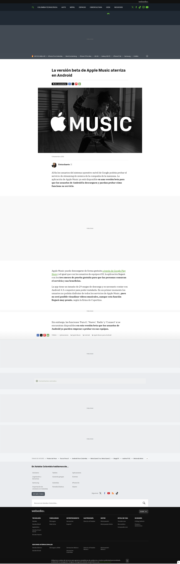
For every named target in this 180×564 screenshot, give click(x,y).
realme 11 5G (126, 458)
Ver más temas (38, 494)
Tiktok (140, 7)
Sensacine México (72, 548)
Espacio (82, 7)
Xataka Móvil (36, 524)
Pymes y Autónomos (138, 525)
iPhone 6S (75, 483)
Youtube (147, 7)
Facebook (136, 7)
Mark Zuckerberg (71, 56)
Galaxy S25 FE (105, 56)
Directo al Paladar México (89, 548)
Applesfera (35, 527)
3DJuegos (52, 521)
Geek (108, 7)
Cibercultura (96, 7)
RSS (112, 492)
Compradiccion (123, 527)
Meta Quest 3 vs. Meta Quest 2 (101, 458)
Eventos (75, 477)
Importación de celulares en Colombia (40, 488)
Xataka (34, 521)
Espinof (68, 524)
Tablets (54, 473)
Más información (105, 562)
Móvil (72, 7)
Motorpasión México (105, 548)
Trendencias (122, 521)
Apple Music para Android (102, 335)
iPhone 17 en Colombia (55, 56)
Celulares (35, 473)
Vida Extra (52, 524)
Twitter (132, 7)
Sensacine (69, 521)
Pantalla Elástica (58, 487)
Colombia (55, 483)
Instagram (143, 7)
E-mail (79, 84)
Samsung (127, 56)
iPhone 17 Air (117, 56)
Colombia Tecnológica (47, 7)
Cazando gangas (58, 477)
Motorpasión (105, 521)
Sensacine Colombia (69, 551)
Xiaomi (74, 487)
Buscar (144, 503)
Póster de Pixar (52, 458)
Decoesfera (121, 524)
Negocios (118, 7)
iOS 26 (96, 56)
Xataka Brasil (36, 550)
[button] (65, 164)
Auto (63, 7)
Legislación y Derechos (36, 478)
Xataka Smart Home (36, 531)
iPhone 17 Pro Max (85, 56)
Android (87, 335)
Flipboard (76, 84)
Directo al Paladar (89, 521)
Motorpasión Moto (107, 524)
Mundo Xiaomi (37, 535)
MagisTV (116, 458)
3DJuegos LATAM (54, 548)
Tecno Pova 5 (64, 458)
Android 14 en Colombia (80, 458)
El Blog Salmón (139, 521)
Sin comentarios (60, 84)
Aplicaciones (64, 335)
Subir (142, 511)
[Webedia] (143, 1)
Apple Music (76, 335)
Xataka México (37, 548)
